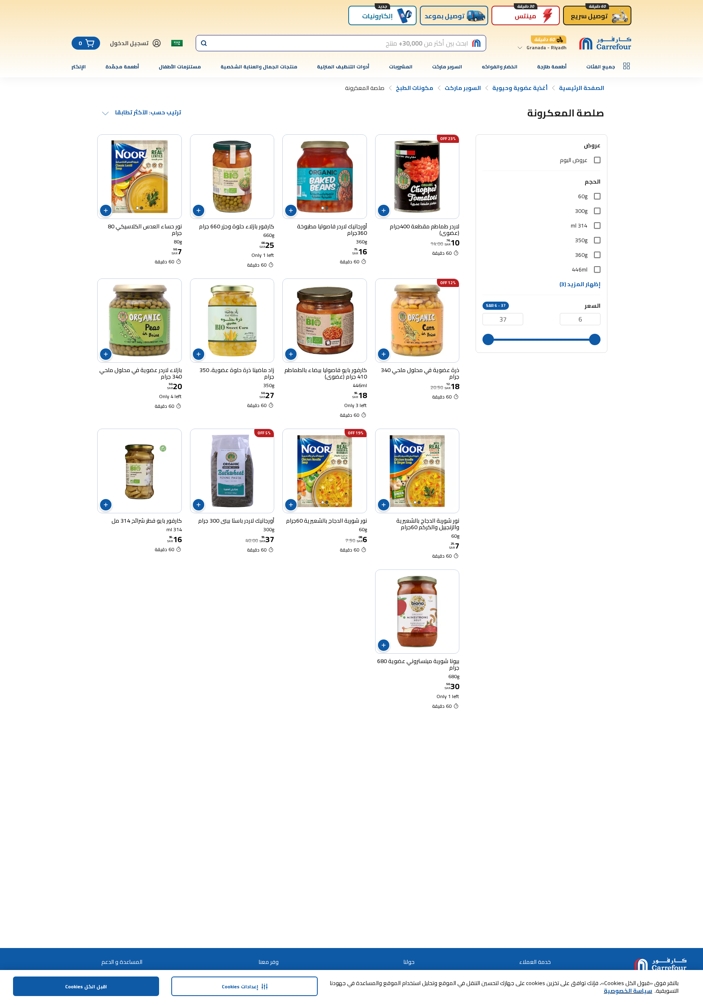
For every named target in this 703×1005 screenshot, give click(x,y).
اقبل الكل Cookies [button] (86, 986)
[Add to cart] (383, 210)
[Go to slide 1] (326, 208)
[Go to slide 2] (322, 208)
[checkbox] (597, 160)
